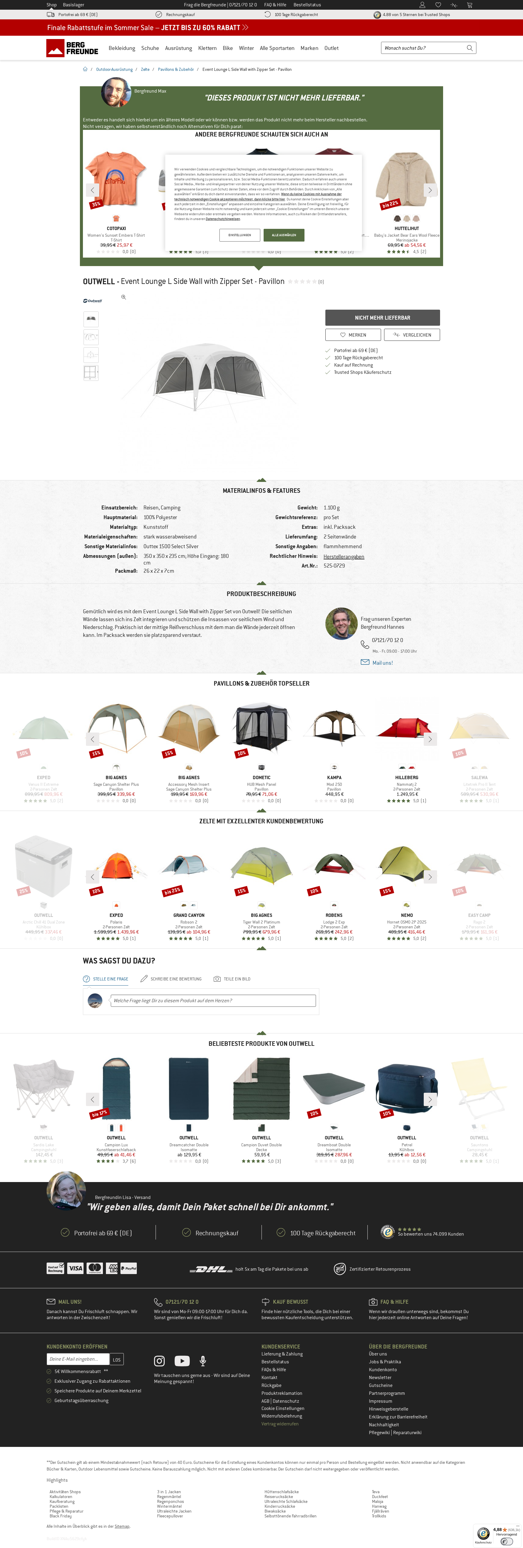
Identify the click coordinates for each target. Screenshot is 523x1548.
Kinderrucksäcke (280, 1506)
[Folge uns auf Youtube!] (187, 1362)
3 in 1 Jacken (169, 1491)
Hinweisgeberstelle (388, 1409)
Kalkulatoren (61, 1496)
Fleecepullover (170, 1516)
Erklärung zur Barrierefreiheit (398, 1417)
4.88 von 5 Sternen (416, 14)
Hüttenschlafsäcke (282, 1491)
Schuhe (150, 47)
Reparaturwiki (407, 1433)
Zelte (145, 69)
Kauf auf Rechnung (353, 365)
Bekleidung (122, 47)
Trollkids (379, 1516)
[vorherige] (92, 190)
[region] (263, 203)
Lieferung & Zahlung (282, 1354)
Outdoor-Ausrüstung (114, 69)
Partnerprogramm (387, 1393)
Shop (52, 5)
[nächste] (430, 190)
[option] (210, 382)
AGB (266, 1401)
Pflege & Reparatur (67, 1511)
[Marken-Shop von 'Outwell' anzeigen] (93, 301)
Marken (309, 47)
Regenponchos (170, 1501)
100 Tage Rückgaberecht (296, 14)
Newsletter (380, 1378)
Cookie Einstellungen (283, 1408)
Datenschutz (286, 1401)
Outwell (99, 281)
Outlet (331, 47)
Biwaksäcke (275, 1511)
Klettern (207, 47)
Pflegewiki (380, 1433)
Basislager (73, 5)
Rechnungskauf (180, 14)
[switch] (507, 1541)
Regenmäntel (169, 1496)
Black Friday (61, 1516)
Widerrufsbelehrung (282, 1416)
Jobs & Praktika (385, 1362)
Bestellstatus (275, 1362)
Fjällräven (380, 1511)
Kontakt (270, 1378)
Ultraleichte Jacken (174, 1511)
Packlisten (59, 1506)
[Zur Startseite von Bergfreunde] (74, 48)
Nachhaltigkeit (384, 1425)
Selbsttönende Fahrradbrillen (291, 1516)
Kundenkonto (383, 1370)
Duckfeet (380, 1496)
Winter (246, 47)
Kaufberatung (62, 1501)
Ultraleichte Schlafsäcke (286, 1501)
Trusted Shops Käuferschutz (363, 372)
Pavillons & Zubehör (176, 69)
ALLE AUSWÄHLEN (284, 235)
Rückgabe (271, 1385)
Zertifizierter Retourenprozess (380, 1269)
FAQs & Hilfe (274, 1370)
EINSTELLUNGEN (240, 235)
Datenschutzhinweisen (223, 219)
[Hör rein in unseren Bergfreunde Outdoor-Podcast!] (207, 1362)
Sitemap (122, 1526)
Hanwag (379, 1506)
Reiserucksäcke (279, 1496)
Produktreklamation (282, 1393)
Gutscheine (381, 1385)
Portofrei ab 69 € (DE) (78, 14)
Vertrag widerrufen (280, 1424)
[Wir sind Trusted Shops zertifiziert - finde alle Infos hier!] (388, 1232)
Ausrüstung (178, 47)
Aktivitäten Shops (65, 1491)
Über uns (378, 1354)
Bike (228, 47)
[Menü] (517, 1527)
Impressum (380, 1401)
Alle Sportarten (277, 47)
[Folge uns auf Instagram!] (164, 1362)
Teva (376, 1491)
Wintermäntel (169, 1506)
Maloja (377, 1501)
